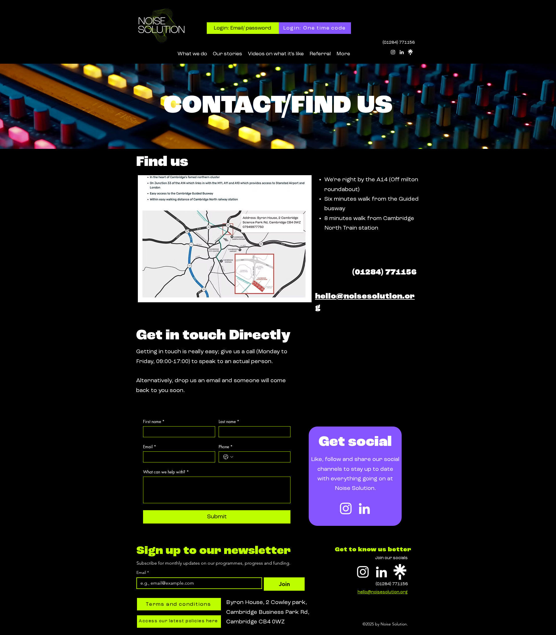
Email (149, 446)
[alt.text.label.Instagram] (393, 52)
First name (153, 421)
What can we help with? (166, 471)
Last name (229, 421)
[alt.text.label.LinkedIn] (402, 52)
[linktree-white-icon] (410, 52)
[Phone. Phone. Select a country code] (228, 456)
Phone (226, 446)
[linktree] (400, 572)
